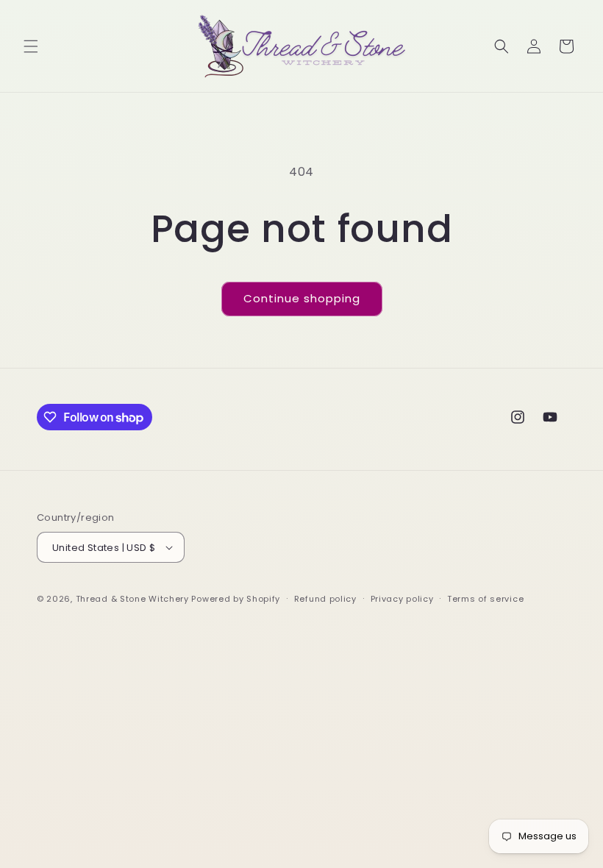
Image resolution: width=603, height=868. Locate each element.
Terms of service (485, 599)
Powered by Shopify (235, 599)
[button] (31, 46)
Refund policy (325, 599)
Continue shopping (301, 298)
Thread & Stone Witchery (132, 599)
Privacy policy (402, 599)
